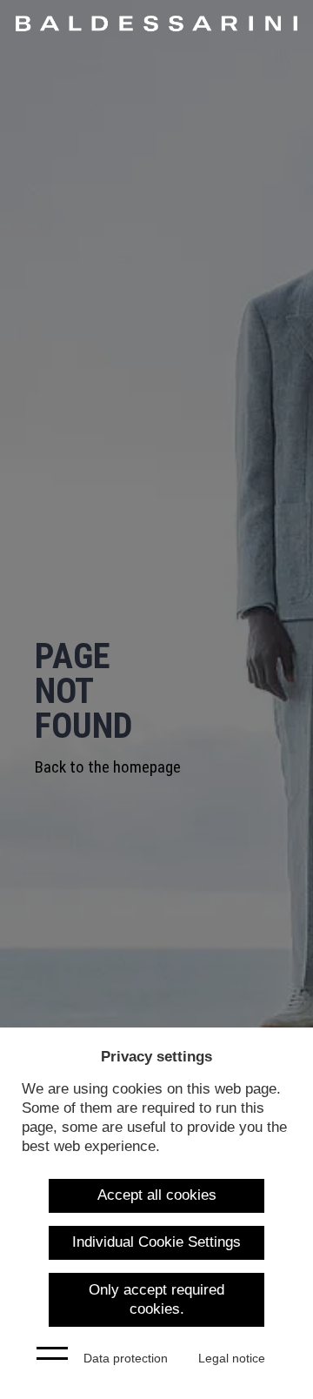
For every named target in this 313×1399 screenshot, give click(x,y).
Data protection (125, 1358)
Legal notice (231, 1358)
